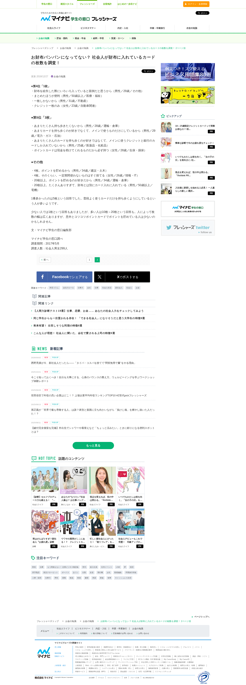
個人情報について (100, 633)
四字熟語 (35, 572)
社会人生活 (106, 288)
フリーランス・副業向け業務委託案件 (138, 650)
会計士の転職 (172, 665)
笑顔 (131, 567)
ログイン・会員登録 (197, 4)
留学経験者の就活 (93, 647)
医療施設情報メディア (83, 662)
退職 (64, 578)
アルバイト (187, 647)
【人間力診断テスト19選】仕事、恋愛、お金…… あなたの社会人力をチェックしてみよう (88, 310)
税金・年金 (80, 38)
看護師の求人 (93, 668)
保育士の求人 (140, 668)
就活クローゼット (50, 572)
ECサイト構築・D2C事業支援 (149, 659)
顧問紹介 (201, 665)
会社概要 (92, 678)
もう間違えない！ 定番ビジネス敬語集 (63, 567)
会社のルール (68, 288)
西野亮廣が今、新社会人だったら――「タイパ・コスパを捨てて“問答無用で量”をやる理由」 (83, 362)
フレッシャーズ (87, 4)
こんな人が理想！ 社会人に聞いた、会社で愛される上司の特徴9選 (74, 333)
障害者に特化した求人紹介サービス (108, 650)
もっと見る (93, 445)
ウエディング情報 (81, 659)
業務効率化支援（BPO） (98, 671)
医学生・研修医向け (124, 647)
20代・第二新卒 (112, 665)
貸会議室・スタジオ (127, 671)
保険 (134, 38)
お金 (137, 288)
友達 (91, 572)
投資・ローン (117, 38)
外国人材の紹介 (197, 668)
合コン (75, 572)
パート (197, 647)
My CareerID (184, 659)
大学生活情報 (166, 656)
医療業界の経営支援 (180, 668)
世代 (84, 567)
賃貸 (94, 578)
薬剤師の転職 (80, 668)
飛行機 (100, 572)
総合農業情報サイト (112, 659)
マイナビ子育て (129, 659)
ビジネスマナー (82, 628)
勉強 (71, 578)
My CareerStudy (170, 659)
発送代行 (113, 671)
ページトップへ (201, 616)
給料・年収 (98, 38)
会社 (89, 288)
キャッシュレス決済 (123, 578)
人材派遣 (78, 665)
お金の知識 (44, 38)
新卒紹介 (125, 665)
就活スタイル (67, 4)
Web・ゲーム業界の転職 (94, 665)
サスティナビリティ (114, 678)
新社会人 (118, 288)
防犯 (34, 567)
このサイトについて (66, 633)
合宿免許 (107, 4)
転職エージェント (138, 665)
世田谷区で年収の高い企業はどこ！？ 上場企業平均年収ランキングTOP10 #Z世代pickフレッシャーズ (89, 395)
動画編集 (118, 572)
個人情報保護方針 (148, 678)
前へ (46, 259)
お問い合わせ (143, 633)
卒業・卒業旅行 (119, 628)
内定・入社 (101, 628)
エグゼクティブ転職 (156, 665)
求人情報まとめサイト (83, 656)
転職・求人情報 (140, 647)
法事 (41, 567)
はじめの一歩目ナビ (127, 4)
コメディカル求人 (108, 668)
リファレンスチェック (163, 671)
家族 (102, 578)
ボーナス (65, 572)
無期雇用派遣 (153, 668)
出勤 (84, 572)
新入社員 (93, 567)
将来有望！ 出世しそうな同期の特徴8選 (57, 325)
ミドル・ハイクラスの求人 (170, 647)
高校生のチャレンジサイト (123, 656)
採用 (125, 678)
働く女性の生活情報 (181, 656)
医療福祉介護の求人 (163, 650)
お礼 (108, 572)
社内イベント (106, 567)
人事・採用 (36, 578)
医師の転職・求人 (124, 668)
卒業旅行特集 (131, 572)
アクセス (101, 678)
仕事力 (80, 288)
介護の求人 (166, 668)
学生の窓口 (46, 4)
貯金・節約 (62, 38)
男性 (56, 578)
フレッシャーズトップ (42, 48)
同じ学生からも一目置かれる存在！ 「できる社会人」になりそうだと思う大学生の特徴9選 (89, 318)
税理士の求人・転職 (187, 665)
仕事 (96, 288)
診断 (34, 546)
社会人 (129, 288)
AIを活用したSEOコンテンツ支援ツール (156, 662)
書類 (86, 578)
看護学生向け (108, 647)
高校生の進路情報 (81, 653)
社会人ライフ (37, 505)
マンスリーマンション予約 (128, 662)
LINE (118, 567)
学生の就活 (79, 647)
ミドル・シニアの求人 (83, 650)
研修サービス (80, 671)
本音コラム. (54, 288)
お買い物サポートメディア (105, 662)
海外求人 (153, 647)
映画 (79, 578)
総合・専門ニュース (102, 656)
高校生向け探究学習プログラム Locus (106, 653)
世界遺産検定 (97, 659)
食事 (109, 578)
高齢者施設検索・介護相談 (184, 662)
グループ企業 (135, 678)
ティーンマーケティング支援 (146, 656)
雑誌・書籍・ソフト (200, 656)
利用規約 (83, 633)
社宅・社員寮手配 (144, 671)
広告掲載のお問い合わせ (123, 633)
